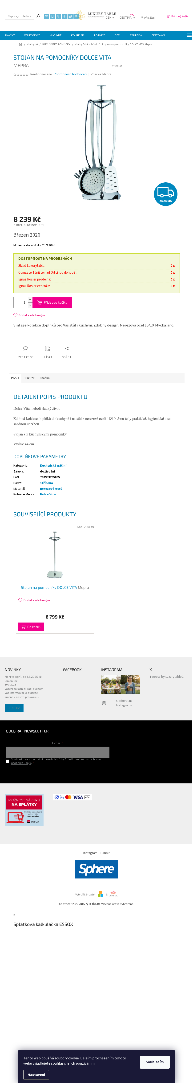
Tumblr (105, 853)
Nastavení (36, 1074)
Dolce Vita (48, 494)
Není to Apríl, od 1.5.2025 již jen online (23, 678)
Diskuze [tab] (29, 378)
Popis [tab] (15, 378)
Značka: (101, 74)
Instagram (90, 853)
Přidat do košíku (55, 302)
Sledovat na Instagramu (124, 703)
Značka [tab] (45, 378)
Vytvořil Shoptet (85, 894)
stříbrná (46, 483)
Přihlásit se (58, 773)
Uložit (41, 340)
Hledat (38, 16)
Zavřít (57, 339)
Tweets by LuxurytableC (166, 676)
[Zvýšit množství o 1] (30, 299)
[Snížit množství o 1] (30, 305)
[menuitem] (9, 35)
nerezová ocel (51, 488)
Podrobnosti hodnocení (70, 74)
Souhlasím (155, 1062)
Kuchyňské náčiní (53, 465)
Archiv (14, 708)
